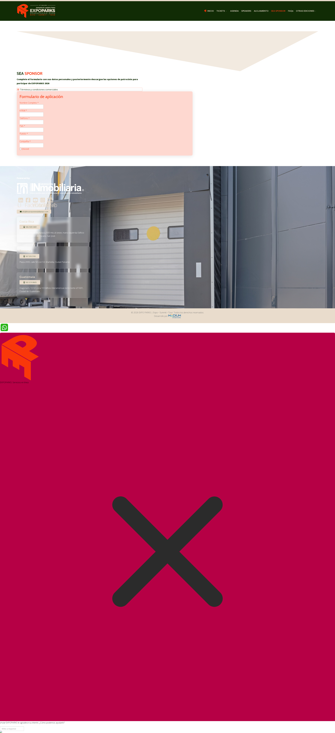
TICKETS (220, 10)
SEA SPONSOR (278, 10)
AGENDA (234, 10)
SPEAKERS (246, 10)
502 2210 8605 (31, 282)
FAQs (290, 10)
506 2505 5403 (31, 227)
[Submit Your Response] (167, 732)
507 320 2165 (30, 256)
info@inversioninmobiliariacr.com (35, 211)
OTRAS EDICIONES (305, 10)
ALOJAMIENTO (261, 10)
